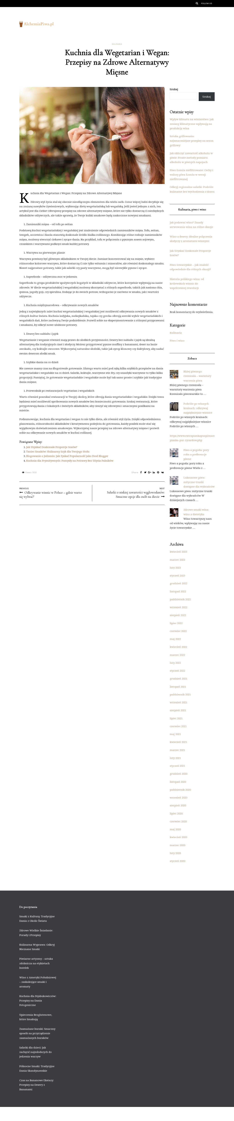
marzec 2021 (177, 750)
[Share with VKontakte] (162, 472)
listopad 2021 (178, 686)
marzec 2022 (177, 655)
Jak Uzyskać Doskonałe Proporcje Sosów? (51, 447)
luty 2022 (175, 662)
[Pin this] (158, 472)
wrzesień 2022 (178, 607)
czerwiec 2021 (178, 726)
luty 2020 (175, 853)
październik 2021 (180, 694)
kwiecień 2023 (178, 551)
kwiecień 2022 (178, 646)
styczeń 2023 (177, 575)
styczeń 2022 (177, 670)
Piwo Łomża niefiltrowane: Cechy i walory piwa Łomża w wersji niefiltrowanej (191, 174)
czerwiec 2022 (178, 631)
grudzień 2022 (178, 583)
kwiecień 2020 (178, 837)
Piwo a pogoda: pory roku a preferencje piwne (196, 454)
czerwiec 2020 (178, 821)
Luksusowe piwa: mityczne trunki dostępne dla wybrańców (199, 482)
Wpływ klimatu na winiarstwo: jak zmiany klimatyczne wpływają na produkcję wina (192, 123)
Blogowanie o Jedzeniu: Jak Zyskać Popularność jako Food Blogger (67, 456)
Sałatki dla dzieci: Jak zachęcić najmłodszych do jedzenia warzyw (35, 1052)
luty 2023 (175, 567)
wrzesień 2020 (178, 797)
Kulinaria (117, 44)
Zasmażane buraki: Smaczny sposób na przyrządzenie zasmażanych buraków (37, 1033)
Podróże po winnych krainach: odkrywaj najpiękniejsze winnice (197, 408)
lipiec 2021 (176, 718)
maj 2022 (175, 639)
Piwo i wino (177, 340)
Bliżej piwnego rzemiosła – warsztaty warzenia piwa (197, 376)
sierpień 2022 (178, 615)
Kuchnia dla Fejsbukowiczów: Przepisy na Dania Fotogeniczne (37, 1000)
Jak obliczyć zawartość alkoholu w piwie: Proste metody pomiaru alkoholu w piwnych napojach (191, 157)
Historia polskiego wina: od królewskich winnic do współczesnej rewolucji (187, 283)
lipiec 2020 (176, 813)
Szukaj (174, 89)
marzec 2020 (177, 845)
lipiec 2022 (176, 623)
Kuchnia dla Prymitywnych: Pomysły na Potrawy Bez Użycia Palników (69, 460)
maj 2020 (175, 829)
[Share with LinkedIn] (154, 472)
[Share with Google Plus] (149, 472)
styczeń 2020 (177, 861)
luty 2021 (175, 758)
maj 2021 (175, 734)
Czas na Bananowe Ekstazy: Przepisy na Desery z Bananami (36, 1084)
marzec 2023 (177, 559)
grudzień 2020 (178, 773)
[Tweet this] (145, 472)
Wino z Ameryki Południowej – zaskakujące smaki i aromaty (37, 982)
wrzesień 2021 (178, 702)
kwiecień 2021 (178, 742)
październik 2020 (180, 789)
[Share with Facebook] (141, 472)
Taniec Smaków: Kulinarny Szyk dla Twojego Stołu (57, 451)
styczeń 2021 (177, 765)
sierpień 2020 (178, 805)
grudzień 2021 (178, 678)
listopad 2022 (178, 591)
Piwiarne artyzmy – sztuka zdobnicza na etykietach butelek (36, 963)
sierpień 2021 (178, 710)
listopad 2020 (178, 781)
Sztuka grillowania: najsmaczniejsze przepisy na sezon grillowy (191, 140)
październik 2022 (180, 599)
